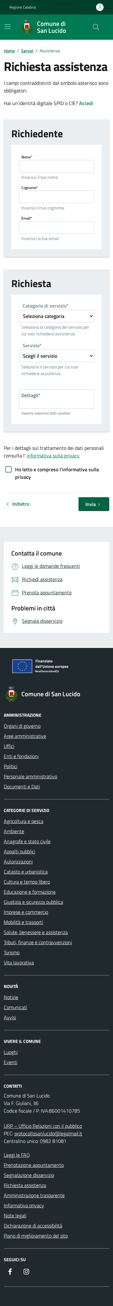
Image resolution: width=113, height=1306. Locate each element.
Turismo (11, 952)
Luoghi (11, 1052)
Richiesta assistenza (25, 1185)
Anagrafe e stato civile (27, 841)
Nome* (26, 157)
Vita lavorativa (19, 962)
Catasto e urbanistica (26, 871)
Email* (26, 218)
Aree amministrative (25, 736)
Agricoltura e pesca (23, 821)
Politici (10, 766)
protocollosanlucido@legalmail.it (48, 1133)
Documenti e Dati (22, 786)
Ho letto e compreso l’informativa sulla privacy (57, 470)
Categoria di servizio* (45, 306)
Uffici (9, 746)
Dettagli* (30, 395)
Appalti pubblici (19, 851)
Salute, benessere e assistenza (36, 932)
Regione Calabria (22, 7)
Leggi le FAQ (17, 1155)
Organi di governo (22, 726)
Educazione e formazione (30, 892)
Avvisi (10, 1017)
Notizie (11, 997)
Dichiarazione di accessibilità (33, 1225)
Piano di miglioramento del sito (36, 1235)
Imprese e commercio (26, 912)
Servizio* (32, 346)
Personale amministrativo (30, 776)
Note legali (15, 1215)
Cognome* (29, 188)
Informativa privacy (24, 1205)
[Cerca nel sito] (96, 27)
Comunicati (15, 1007)
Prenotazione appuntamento (34, 1165)
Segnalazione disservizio (29, 1175)
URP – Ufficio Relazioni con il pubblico (43, 1126)
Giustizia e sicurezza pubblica (33, 902)
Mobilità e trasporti (23, 922)
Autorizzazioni (18, 861)
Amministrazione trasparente (34, 1195)
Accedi (86, 103)
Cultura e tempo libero (27, 881)
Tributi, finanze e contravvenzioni (38, 942)
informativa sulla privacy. (53, 455)
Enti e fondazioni (21, 756)
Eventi (10, 1062)
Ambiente (14, 831)
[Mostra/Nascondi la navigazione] (7, 26)
